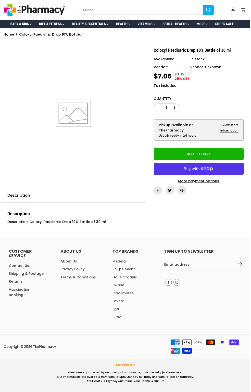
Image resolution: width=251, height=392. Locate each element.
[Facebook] (158, 190)
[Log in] (233, 9)
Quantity (162, 98)
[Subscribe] (239, 265)
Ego (116, 308)
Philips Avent (124, 269)
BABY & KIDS (20, 24)
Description (18, 195)
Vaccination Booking (19, 292)
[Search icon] (208, 10)
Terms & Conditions (78, 277)
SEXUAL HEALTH (175, 24)
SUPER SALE (224, 24)
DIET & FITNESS (51, 24)
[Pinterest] (182, 190)
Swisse (118, 285)
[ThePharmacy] (34, 9)
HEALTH (122, 24)
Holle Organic (125, 277)
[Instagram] (177, 282)
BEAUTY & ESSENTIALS (89, 24)
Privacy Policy (73, 269)
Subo (117, 316)
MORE (201, 24)
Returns (16, 281)
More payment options (198, 181)
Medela (119, 261)
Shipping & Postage (26, 273)
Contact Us (19, 265)
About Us (69, 261)
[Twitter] (170, 190)
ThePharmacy (44, 346)
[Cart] (242, 9)
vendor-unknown (205, 67)
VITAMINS (145, 24)
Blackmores (123, 293)
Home (9, 34)
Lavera (119, 301)
